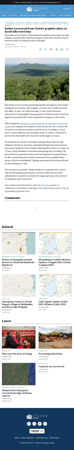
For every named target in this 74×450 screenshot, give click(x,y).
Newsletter (6, 351)
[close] (71, 2)
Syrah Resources (55, 24)
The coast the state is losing (17, 353)
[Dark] (2, 9)
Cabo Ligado (9, 22)
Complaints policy (42, 437)
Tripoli (52, 443)
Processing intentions (50, 353)
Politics (53, 15)
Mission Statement (27, 437)
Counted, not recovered (51, 366)
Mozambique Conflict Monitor (13, 256)
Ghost (46, 443)
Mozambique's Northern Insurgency (33, 15)
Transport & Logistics (14, 24)
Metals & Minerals (33, 22)
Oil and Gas (13, 15)
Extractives (20, 22)
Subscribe (67, 9)
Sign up (17, 437)
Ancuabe (28, 24)
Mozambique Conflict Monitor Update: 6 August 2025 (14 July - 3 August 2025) (55, 262)
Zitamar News (10, 44)
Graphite (43, 24)
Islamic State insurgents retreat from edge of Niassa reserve (17, 393)
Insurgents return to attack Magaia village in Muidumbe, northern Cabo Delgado (17, 304)
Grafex (35, 24)
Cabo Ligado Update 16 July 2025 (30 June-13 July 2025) (53, 303)
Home (4, 15)
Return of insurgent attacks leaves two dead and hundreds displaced (18, 262)
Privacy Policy (54, 437)
